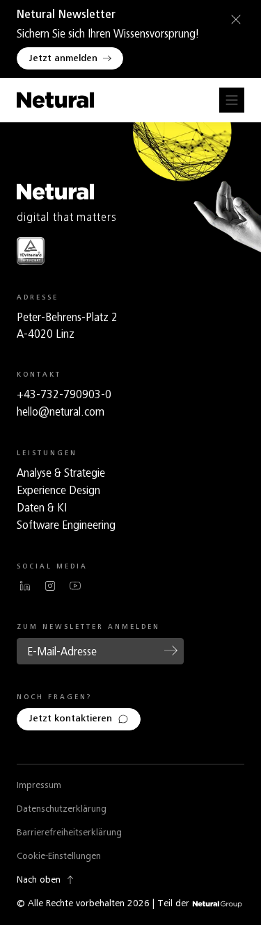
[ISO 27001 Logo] (31, 250)
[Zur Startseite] (56, 100)
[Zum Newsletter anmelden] (171, 650)
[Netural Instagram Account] (50, 586)
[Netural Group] (217, 904)
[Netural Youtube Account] (75, 586)
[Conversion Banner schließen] (233, 19)
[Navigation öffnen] (231, 100)
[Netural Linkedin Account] (25, 586)
